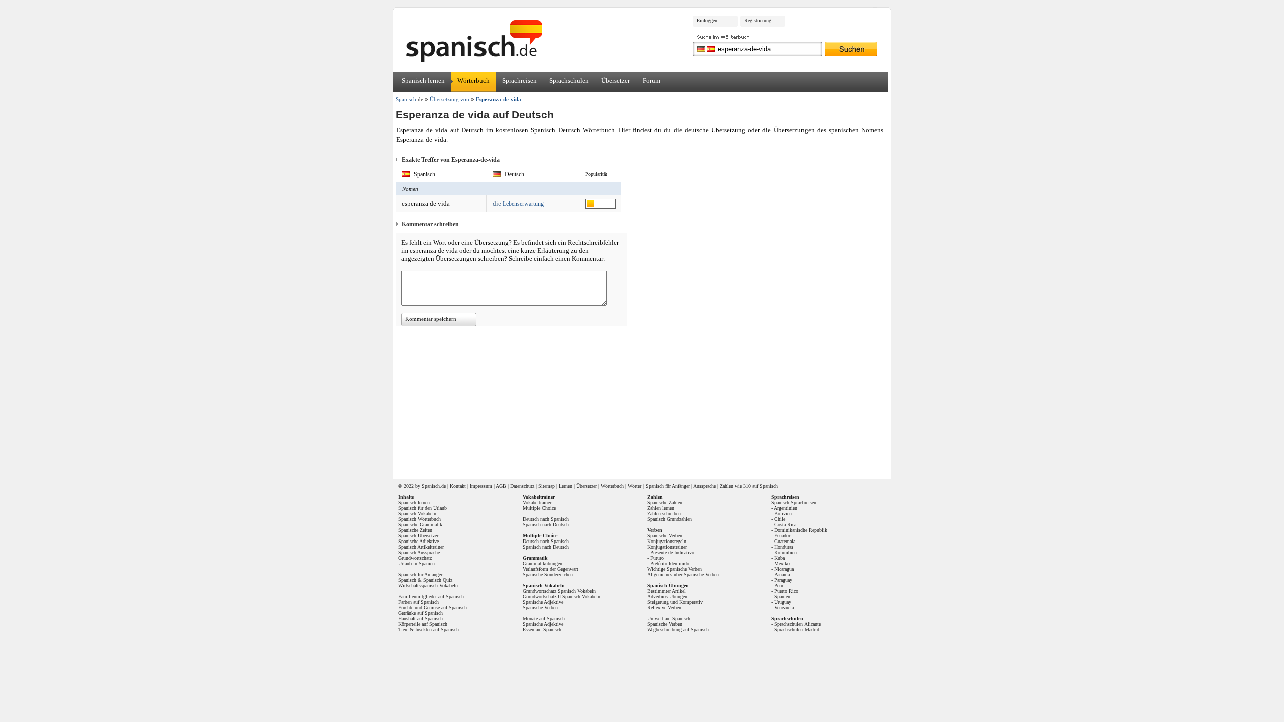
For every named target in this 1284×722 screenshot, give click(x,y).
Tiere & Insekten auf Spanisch (428, 629)
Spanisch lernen (423, 80)
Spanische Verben (540, 607)
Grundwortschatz (415, 558)
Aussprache (704, 486)
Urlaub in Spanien (416, 563)
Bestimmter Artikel (666, 591)
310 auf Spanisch (760, 486)
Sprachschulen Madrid (796, 629)
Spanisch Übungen (668, 585)
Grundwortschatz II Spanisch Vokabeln (561, 596)
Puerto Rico (786, 591)
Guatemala (784, 541)
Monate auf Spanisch (544, 618)
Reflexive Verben (664, 607)
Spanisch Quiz (437, 580)
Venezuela (784, 607)
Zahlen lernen (660, 508)
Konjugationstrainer (667, 547)
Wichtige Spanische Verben (674, 569)
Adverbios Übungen (667, 596)
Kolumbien (785, 552)
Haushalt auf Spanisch (420, 618)
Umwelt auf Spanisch (668, 618)
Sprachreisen (519, 80)
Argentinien (785, 508)
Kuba (779, 558)
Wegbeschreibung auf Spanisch (678, 629)
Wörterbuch (473, 80)
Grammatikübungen (542, 563)
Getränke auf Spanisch (420, 613)
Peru (778, 585)
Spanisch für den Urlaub (422, 508)
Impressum (481, 486)
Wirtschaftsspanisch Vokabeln (428, 585)
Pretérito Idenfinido (669, 563)
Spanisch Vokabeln (417, 513)
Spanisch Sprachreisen (793, 502)
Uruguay (782, 602)
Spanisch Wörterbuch (419, 519)
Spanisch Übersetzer (418, 535)
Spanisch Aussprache (419, 552)
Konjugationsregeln (666, 541)
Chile (779, 519)
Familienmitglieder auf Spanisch (431, 596)
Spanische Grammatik (420, 524)
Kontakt (458, 486)
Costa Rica (785, 524)
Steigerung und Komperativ (675, 602)
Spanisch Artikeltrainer (421, 547)
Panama (782, 574)
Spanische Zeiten (415, 530)
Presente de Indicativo (672, 552)
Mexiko (782, 563)
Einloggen (707, 20)
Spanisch (431, 486)
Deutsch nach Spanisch (546, 519)
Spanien (782, 596)
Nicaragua (784, 569)
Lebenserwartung (523, 203)
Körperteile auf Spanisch (422, 624)
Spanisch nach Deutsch (546, 524)
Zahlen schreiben (664, 513)
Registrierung (757, 20)
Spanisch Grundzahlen (669, 519)
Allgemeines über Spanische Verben (683, 574)
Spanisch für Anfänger (668, 486)
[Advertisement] (972, 158)
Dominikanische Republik (800, 530)
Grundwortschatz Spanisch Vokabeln (559, 591)
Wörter (634, 486)
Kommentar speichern (430, 319)
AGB (501, 486)
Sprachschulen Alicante (797, 624)
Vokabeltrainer (537, 502)
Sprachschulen (569, 80)
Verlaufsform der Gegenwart (550, 569)
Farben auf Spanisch (418, 602)
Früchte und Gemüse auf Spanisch (432, 607)
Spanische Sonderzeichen (548, 574)
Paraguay (783, 580)
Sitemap (546, 486)
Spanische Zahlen (664, 502)
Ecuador (782, 535)
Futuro (657, 558)
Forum (651, 80)
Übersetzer (615, 80)
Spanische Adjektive (418, 541)
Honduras (783, 547)
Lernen (565, 486)
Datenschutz (522, 486)
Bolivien (783, 513)
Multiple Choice (539, 508)
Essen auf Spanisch (542, 629)
